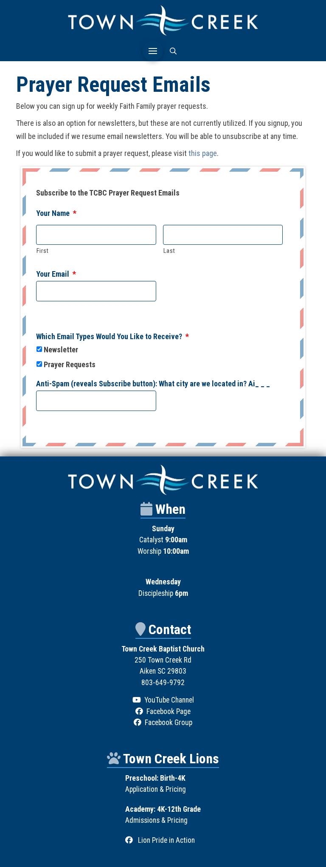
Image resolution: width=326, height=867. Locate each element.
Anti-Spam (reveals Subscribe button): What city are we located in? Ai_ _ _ (153, 383)
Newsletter (61, 349)
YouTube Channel (169, 700)
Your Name (56, 213)
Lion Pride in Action (166, 840)
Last (169, 251)
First (43, 251)
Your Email (56, 273)
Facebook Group (168, 722)
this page (202, 153)
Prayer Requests (70, 364)
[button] (153, 51)
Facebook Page (168, 711)
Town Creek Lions (171, 759)
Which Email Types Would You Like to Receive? (112, 336)
